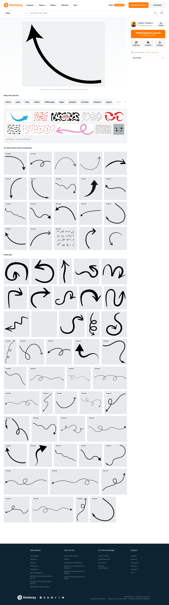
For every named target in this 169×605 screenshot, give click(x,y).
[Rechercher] (155, 13)
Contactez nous (104, 559)
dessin (37, 102)
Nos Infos (102, 562)
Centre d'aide (103, 556)
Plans (111, 5)
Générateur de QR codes (39, 587)
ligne (18, 102)
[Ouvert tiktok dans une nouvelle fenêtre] (56, 598)
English (134, 556)
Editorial (64, 5)
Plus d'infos (137, 58)
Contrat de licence (71, 556)
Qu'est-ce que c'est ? (151, 52)
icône (119, 102)
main (27, 102)
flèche (8, 102)
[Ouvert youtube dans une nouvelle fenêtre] (63, 598)
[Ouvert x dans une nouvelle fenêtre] (59, 598)
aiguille (109, 102)
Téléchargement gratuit (148, 34)
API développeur (36, 573)
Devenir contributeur (103, 567)
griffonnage (49, 102)
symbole (72, 102)
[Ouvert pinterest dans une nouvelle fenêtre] (52, 598)
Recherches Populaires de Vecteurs (74, 567)
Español (134, 559)
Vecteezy (33, 559)
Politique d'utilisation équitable (139, 599)
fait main (85, 102)
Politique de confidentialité (117, 599)
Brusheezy (34, 556)
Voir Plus (118, 129)
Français (134, 569)
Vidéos (53, 5)
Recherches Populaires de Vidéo (74, 578)
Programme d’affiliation (73, 562)
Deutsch (134, 566)
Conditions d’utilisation (98, 599)
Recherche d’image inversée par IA (41, 577)
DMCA (66, 559)
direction (97, 102)
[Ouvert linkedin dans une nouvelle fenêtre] (48, 598)
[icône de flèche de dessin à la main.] (115, 238)
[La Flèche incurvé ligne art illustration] (115, 163)
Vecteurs (29, 5)
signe (61, 102)
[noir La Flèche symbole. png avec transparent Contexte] (17, 271)
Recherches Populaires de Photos (74, 572)
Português (135, 562)
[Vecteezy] (13, 5)
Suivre (161, 25)
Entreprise (34, 566)
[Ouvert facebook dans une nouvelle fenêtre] (41, 598)
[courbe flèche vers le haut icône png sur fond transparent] (90, 188)
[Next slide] (123, 102)
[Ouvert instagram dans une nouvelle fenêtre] (44, 598)
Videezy (33, 562)
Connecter (157, 5)
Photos (42, 5)
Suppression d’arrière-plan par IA (40, 582)
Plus (75, 5)
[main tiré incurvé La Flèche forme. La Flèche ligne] (15, 163)
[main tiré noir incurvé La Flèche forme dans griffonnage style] (87, 352)
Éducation (34, 569)
